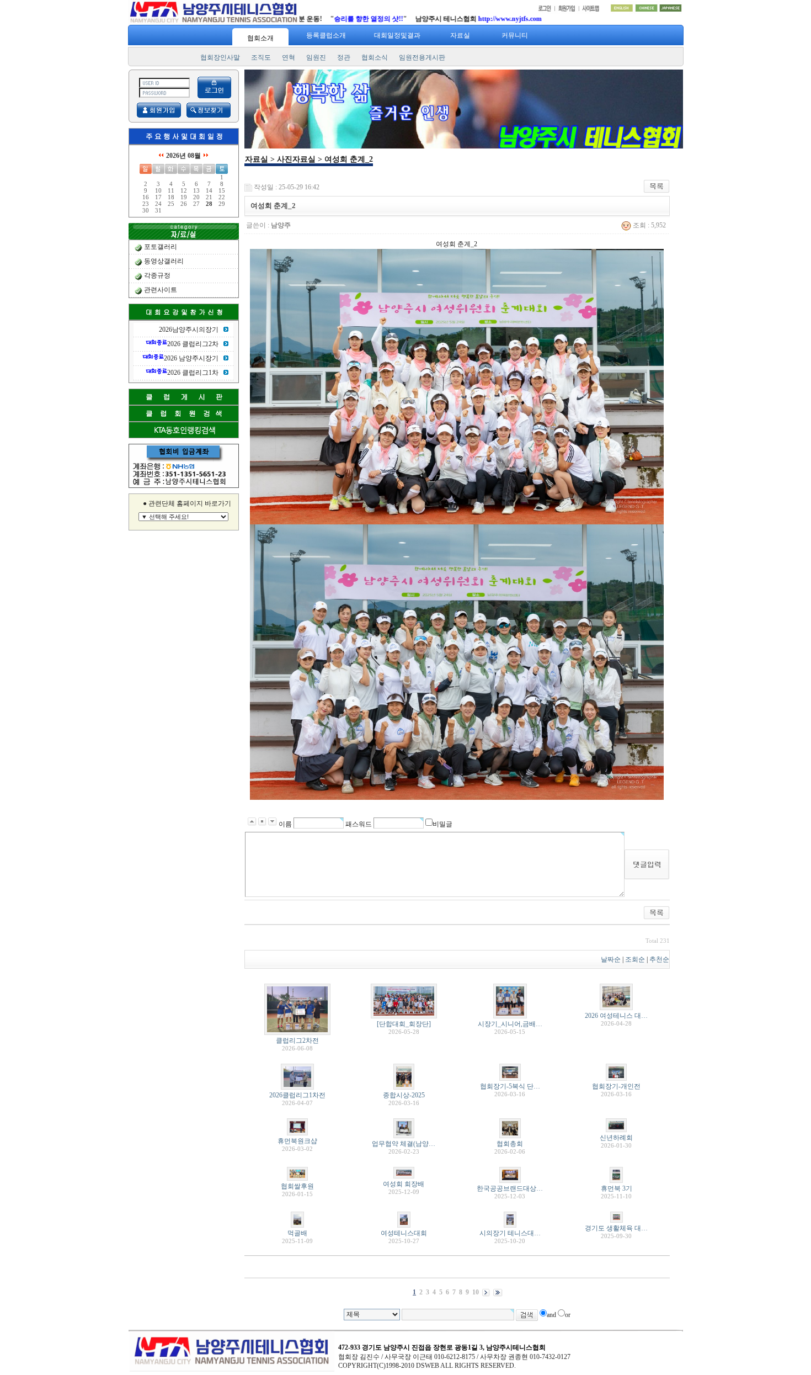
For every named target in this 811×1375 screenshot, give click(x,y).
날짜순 (611, 959)
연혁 (288, 57)
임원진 (316, 57)
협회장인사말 (220, 57)
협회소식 (374, 57)
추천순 (659, 959)
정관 (343, 57)
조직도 (261, 57)
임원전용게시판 (422, 57)
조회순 (635, 959)
